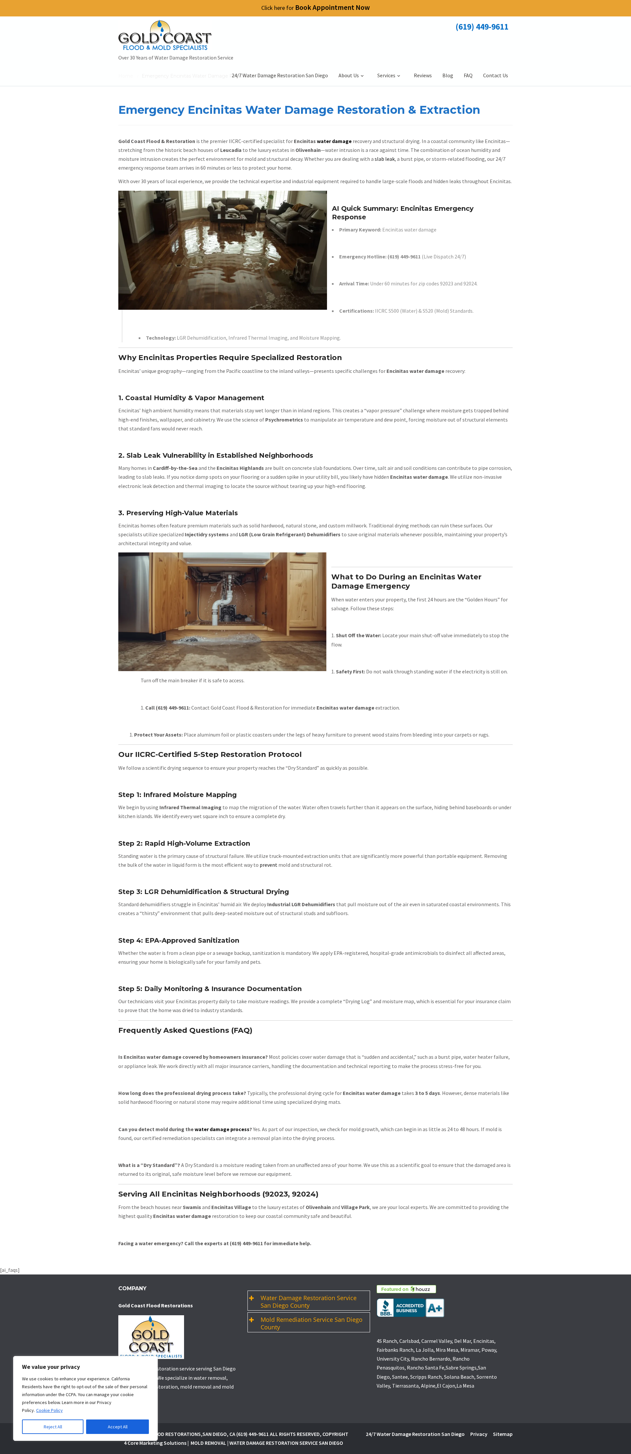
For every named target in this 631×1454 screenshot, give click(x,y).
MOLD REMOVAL (208, 1443)
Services (386, 75)
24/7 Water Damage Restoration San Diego (280, 75)
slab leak (385, 159)
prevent (268, 864)
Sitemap (503, 1434)
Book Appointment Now (315, 7)
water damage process (222, 1129)
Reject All (53, 1427)
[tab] (309, 1300)
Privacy (478, 1434)
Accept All (118, 1427)
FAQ (468, 75)
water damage (334, 141)
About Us (349, 75)
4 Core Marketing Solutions (155, 1443)
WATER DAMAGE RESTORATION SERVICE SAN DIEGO (286, 1443)
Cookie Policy (49, 1410)
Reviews (423, 75)
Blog (447, 75)
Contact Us (495, 75)
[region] (85, 1398)
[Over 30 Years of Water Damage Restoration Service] (175, 36)
